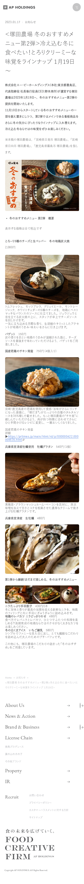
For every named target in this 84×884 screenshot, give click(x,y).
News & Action (20, 716)
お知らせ (30, 22)
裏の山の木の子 (14, 754)
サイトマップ (36, 817)
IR (7, 781)
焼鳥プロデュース (14, 746)
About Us (14, 705)
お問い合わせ (36, 795)
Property (13, 770)
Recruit (12, 797)
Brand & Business (22, 727)
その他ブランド (13, 761)
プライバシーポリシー (40, 802)
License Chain (19, 737)
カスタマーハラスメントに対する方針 (49, 810)
